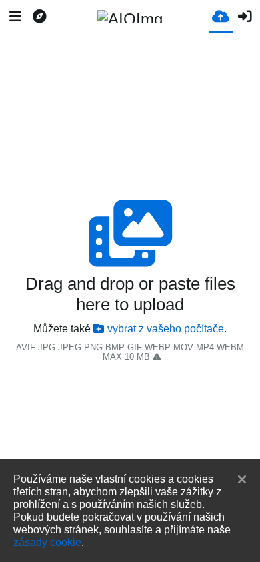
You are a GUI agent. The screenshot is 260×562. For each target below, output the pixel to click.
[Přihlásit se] (244, 16)
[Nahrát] (220, 15)
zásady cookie (47, 542)
